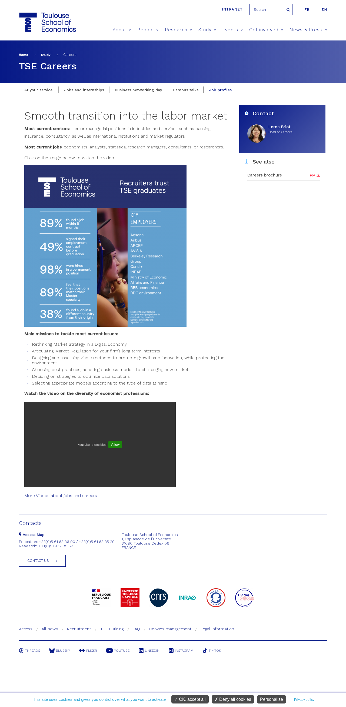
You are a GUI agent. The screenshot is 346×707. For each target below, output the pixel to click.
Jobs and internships (84, 90)
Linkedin (152, 650)
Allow (115, 445)
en (324, 10)
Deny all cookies (234, 699)
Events (230, 29)
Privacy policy (304, 700)
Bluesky (63, 650)
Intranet (232, 9)
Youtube (121, 650)
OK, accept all (192, 699)
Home (23, 55)
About (119, 29)
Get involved (263, 29)
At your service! (39, 90)
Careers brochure (264, 175)
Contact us (38, 561)
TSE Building (112, 629)
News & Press (306, 29)
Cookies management (170, 629)
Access (25, 629)
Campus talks (185, 90)
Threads (32, 650)
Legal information (217, 629)
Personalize (271, 699)
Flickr (91, 650)
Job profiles (220, 90)
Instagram (184, 650)
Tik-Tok (215, 650)
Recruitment (79, 629)
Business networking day (138, 90)
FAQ (136, 629)
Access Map (33, 534)
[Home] (37, 22)
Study (204, 29)
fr (307, 10)
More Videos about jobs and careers (60, 495)
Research (176, 29)
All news (50, 629)
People (145, 29)
